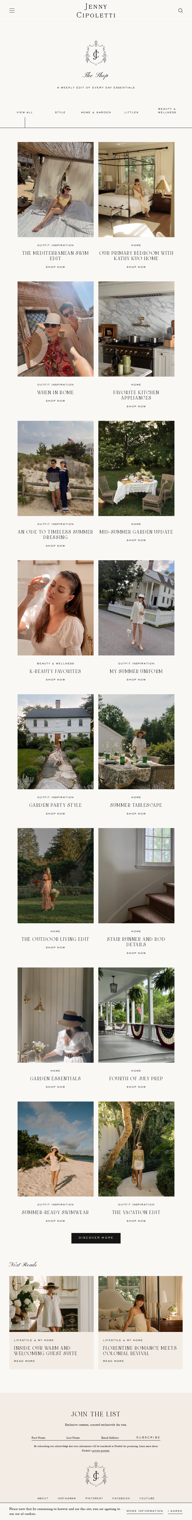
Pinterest (94, 1499)
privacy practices (100, 1450)
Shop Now (55, 267)
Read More (24, 1361)
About (42, 1499)
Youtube (147, 1499)
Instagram (67, 1499)
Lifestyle (23, 1340)
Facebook (121, 1499)
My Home (46, 1340)
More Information (145, 1511)
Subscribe (148, 1437)
